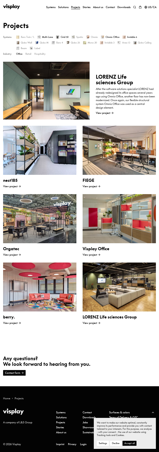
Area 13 (126, 42)
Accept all (129, 443)
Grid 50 (64, 37)
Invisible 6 (132, 37)
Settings (103, 443)
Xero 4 (59, 42)
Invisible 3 (109, 42)
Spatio (79, 37)
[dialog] (125, 433)
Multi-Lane (47, 37)
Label (37, 48)
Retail (28, 53)
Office (19, 53)
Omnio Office (112, 37)
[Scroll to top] (153, 412)
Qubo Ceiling (144, 42)
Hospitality (39, 53)
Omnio (94, 37)
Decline (115, 443)
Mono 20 (92, 42)
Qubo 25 (75, 42)
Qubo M (44, 42)
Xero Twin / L (27, 37)
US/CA (152, 7)
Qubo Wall (26, 42)
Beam (24, 48)
